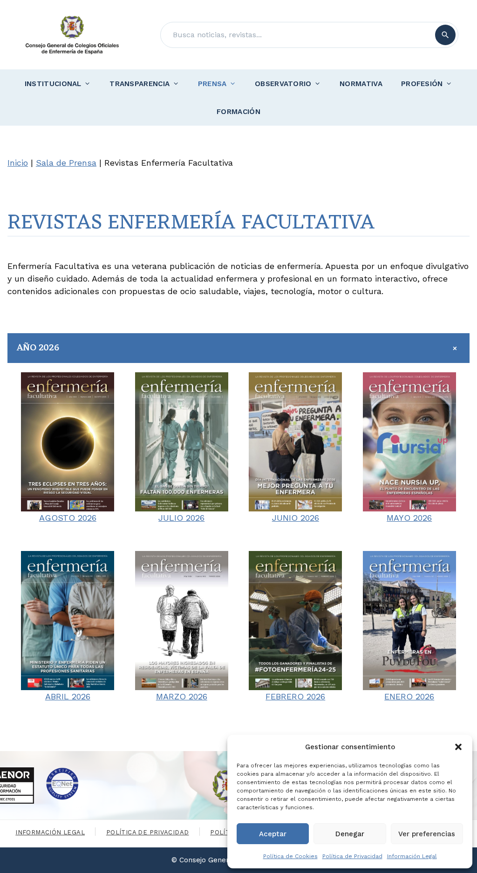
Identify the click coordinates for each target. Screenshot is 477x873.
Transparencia (139, 84)
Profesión (422, 84)
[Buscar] (445, 35)
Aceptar (272, 834)
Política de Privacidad (352, 856)
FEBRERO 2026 (295, 696)
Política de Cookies (290, 856)
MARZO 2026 (181, 696)
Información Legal (412, 856)
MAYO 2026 (409, 518)
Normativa (361, 84)
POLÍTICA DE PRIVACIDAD (147, 832)
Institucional (53, 84)
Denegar (349, 834)
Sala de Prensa (66, 163)
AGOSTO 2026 (67, 518)
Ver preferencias (426, 834)
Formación (238, 111)
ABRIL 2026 (67, 696)
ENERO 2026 (409, 696)
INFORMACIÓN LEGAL (50, 832)
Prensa (212, 84)
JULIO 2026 (181, 518)
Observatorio (283, 84)
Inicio (17, 163)
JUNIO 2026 (295, 518)
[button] (458, 747)
